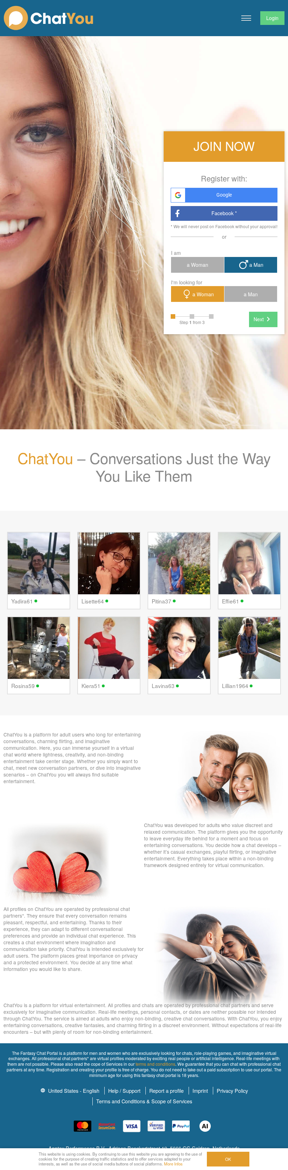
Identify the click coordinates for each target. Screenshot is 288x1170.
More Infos (173, 1163)
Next (259, 319)
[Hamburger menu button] (246, 18)
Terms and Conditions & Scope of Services (144, 1101)
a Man (256, 264)
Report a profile (166, 1090)
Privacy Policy (232, 1090)
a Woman (197, 264)
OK (228, 1159)
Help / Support (124, 1090)
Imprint (200, 1090)
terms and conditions (155, 1064)
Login (272, 17)
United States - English (73, 1090)
